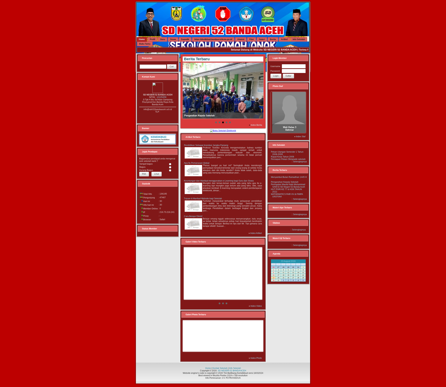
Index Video (256, 306)
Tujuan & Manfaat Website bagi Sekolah (203, 198)
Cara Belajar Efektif (193, 216)
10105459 (161, 97)
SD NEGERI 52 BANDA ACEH (232, 370)
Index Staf (300, 136)
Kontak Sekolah (220, 368)
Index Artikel (256, 233)
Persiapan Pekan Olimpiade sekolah (288, 159)
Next (257, 273)
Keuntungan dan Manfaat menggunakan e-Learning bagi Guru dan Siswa (219, 181)
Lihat (156, 174)
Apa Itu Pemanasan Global (196, 163)
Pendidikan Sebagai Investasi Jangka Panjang (206, 145)
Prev (188, 273)
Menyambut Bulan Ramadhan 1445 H (289, 177)
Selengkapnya (300, 161)
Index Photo (256, 358)
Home (208, 368)
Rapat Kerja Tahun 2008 (282, 157)
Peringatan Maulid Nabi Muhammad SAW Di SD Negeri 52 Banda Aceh (288, 185)
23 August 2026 (288, 261)
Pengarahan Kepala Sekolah (284, 182)
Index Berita (256, 125)
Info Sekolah (235, 368)
